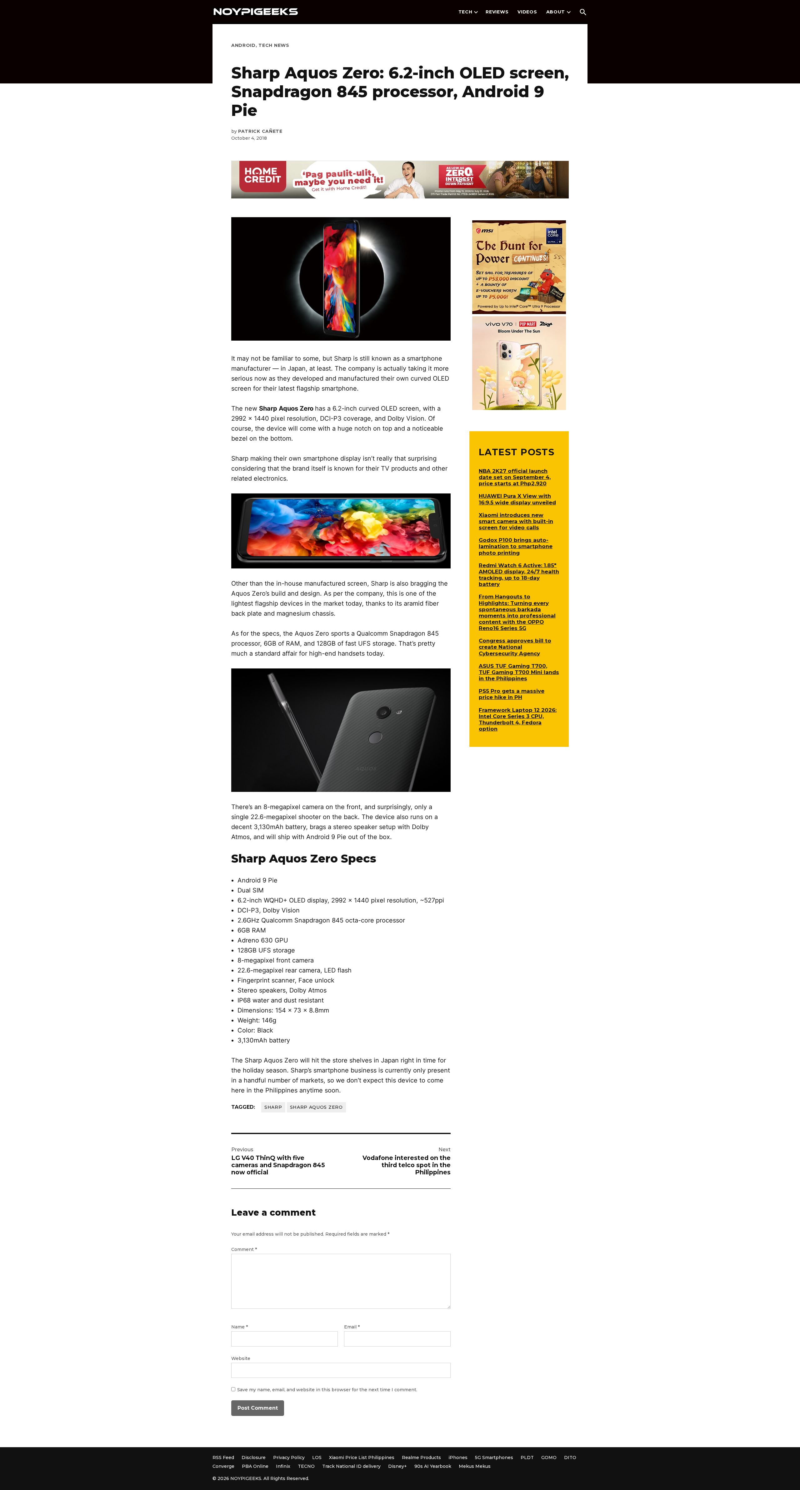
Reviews (497, 12)
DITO (570, 1457)
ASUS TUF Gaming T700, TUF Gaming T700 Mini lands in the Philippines (519, 672)
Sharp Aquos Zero (316, 1107)
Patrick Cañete (260, 131)
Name (239, 1327)
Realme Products (421, 1457)
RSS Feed (223, 1457)
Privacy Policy (289, 1457)
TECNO (306, 1466)
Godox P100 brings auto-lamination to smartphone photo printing (515, 546)
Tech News (273, 45)
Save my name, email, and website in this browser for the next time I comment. (327, 1389)
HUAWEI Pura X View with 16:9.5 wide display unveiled (517, 499)
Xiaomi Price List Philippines (361, 1457)
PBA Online (255, 1466)
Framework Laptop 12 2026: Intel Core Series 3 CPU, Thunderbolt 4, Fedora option (518, 719)
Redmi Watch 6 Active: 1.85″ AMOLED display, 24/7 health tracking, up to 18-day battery (519, 574)
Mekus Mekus (475, 1466)
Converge (223, 1466)
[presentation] (476, 12)
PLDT (527, 1457)
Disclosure (254, 1457)
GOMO (549, 1457)
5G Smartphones (494, 1457)
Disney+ (397, 1466)
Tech (465, 12)
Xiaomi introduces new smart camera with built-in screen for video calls (516, 521)
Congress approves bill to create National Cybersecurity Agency (515, 647)
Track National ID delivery (351, 1466)
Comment (244, 1249)
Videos (527, 12)
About (555, 12)
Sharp (273, 1107)
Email (352, 1327)
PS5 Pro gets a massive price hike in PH (511, 694)
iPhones (458, 1457)
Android (243, 45)
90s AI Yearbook (432, 1466)
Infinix (283, 1466)
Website (240, 1358)
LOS (317, 1457)
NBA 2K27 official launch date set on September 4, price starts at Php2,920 (515, 477)
